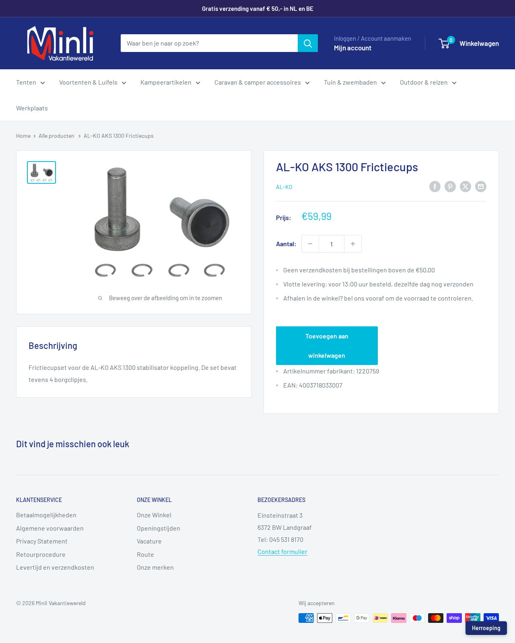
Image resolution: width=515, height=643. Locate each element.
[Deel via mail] (480, 186)
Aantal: (286, 243)
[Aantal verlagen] (310, 243)
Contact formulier (282, 551)
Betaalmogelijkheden (46, 515)
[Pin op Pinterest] (450, 186)
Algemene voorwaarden (50, 528)
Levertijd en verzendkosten (55, 567)
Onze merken (155, 567)
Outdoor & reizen (424, 82)
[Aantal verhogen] (352, 243)
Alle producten (57, 135)
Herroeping (486, 627)
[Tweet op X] (465, 186)
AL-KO (284, 186)
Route (145, 554)
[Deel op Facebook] (435, 186)
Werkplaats (32, 108)
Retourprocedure (41, 554)
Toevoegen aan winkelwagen (326, 345)
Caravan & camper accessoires (257, 82)
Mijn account (352, 48)
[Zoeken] (308, 43)
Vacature (149, 541)
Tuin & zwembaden (350, 82)
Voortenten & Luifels (88, 82)
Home (23, 135)
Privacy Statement (42, 541)
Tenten (26, 82)
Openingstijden (158, 528)
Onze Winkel (154, 515)
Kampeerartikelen (166, 82)
